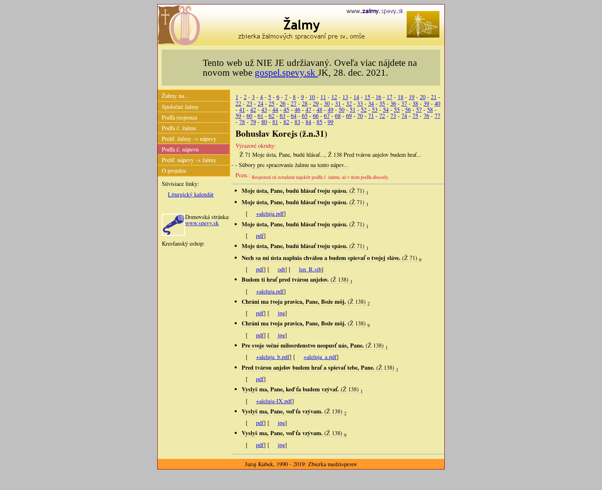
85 (319, 122)
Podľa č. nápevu (180, 149)
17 (389, 97)
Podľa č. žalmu (179, 128)
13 (345, 97)
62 (271, 116)
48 (319, 109)
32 (349, 103)
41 (242, 109)
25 (271, 103)
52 (364, 109)
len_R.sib (310, 269)
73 (393, 116)
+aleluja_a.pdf (320, 357)
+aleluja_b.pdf (273, 357)
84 (308, 122)
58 (430, 109)
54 (386, 109)
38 (415, 103)
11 (323, 97)
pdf (260, 235)
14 (356, 97)
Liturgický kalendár (191, 194)
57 (419, 109)
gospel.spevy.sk (286, 72)
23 (249, 103)
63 (282, 116)
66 (316, 116)
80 (264, 122)
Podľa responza (179, 117)
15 (367, 97)
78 (242, 122)
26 (282, 103)
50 (341, 109)
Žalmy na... (175, 95)
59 (238, 116)
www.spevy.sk (202, 223)
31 (338, 103)
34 (371, 103)
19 (411, 97)
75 (415, 116)
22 (238, 103)
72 (382, 116)
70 (360, 116)
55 (397, 109)
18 (400, 97)
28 (305, 103)
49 (330, 109)
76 (426, 116)
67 (327, 116)
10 (312, 97)
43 (264, 109)
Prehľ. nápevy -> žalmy (189, 160)
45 (286, 109)
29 (316, 103)
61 (260, 116)
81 (275, 122)
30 (327, 103)
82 (286, 122)
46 (297, 109)
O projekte (174, 170)
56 (408, 109)
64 (293, 116)
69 (349, 116)
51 (352, 109)
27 (293, 103)
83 (297, 122)
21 (434, 97)
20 (422, 97)
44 (275, 109)
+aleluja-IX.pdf (274, 401)
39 (426, 103)
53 (375, 109)
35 (382, 103)
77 (437, 116)
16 (378, 97)
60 (249, 116)
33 (360, 103)
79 (253, 122)
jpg (281, 313)
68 (338, 116)
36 (393, 103)
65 (305, 116)
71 (371, 116)
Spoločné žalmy (180, 107)
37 (404, 103)
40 (437, 103)
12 (334, 97)
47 (308, 109)
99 (330, 122)
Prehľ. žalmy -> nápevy (189, 138)
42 (253, 109)
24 (260, 103)
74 (404, 116)
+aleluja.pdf (270, 213)
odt (281, 269)
